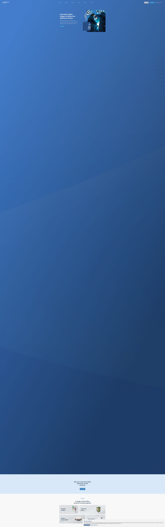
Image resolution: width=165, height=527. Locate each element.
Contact (91, 2)
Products (66, 2)
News (72, 2)
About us (60, 2)
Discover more (62, 26)
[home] (5, 2)
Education (146, 2)
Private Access (152, 2)
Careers (79, 2)
